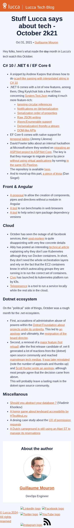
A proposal (17, 195)
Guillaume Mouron (46, 42)
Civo (13, 277)
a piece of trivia (52, 173)
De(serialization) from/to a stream (38, 126)
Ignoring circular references (34, 104)
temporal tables (20, 139)
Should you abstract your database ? (33, 402)
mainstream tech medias (25, 359)
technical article (59, 247)
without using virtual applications (31, 160)
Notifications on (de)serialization (37, 108)
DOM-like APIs (26, 130)
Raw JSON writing (29, 117)
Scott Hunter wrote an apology (35, 368)
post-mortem (36, 238)
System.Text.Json (36, 95)
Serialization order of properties (37, 113)
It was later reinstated (56, 359)
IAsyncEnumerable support (34, 121)
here (47, 169)
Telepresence (18, 286)
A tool (13, 208)
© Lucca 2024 (9, 512)
